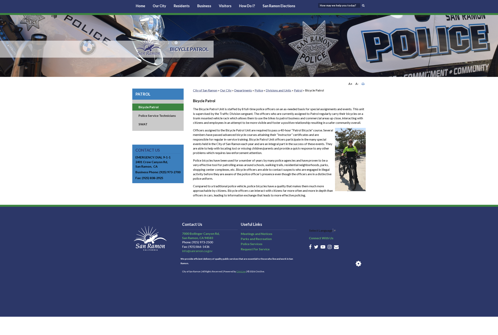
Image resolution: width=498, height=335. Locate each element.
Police (259, 90)
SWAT (143, 124)
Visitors (225, 6)
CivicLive (241, 271)
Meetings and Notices (256, 234)
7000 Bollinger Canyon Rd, (201, 233)
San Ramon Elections (279, 6)
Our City (159, 6)
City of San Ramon (205, 90)
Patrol (142, 94)
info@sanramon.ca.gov (197, 251)
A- (357, 83)
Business (204, 6)
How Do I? (247, 6)
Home (140, 6)
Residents (182, 6)
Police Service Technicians (157, 115)
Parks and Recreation (256, 239)
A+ (350, 83)
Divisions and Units (278, 90)
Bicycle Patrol (149, 107)
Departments (243, 90)
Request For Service (255, 249)
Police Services (251, 244)
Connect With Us (321, 238)
